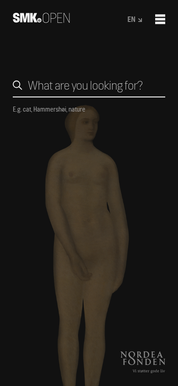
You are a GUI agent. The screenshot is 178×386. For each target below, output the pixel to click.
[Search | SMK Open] (41, 20)
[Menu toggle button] (160, 19)
